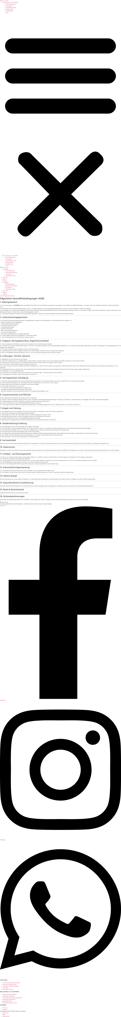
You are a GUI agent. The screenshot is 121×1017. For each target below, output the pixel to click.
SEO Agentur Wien (10, 275)
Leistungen (6, 269)
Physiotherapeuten (10, 4)
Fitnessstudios (9, 9)
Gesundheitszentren (11, 7)
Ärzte (7, 12)
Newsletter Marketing (11, 272)
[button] (60, 134)
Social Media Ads (10, 270)
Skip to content (4, 1)
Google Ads (9, 274)
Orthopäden (9, 6)
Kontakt (5, 280)
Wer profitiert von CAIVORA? (10, 2)
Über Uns (5, 277)
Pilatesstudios (9, 11)
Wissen (5, 279)
